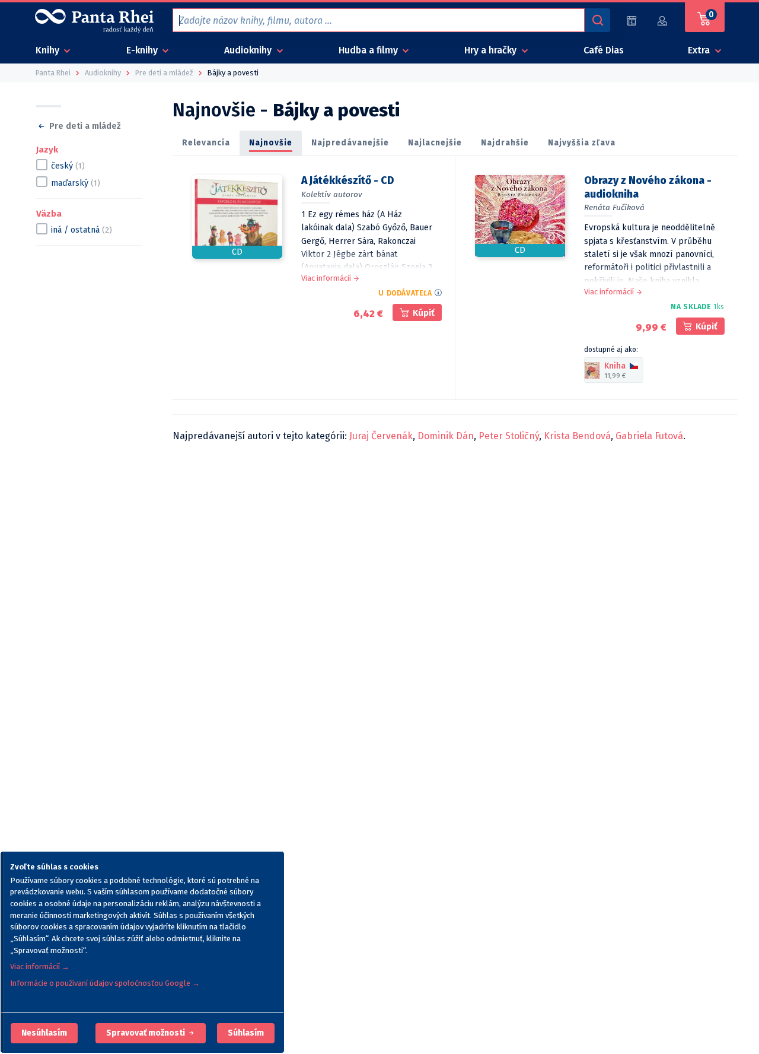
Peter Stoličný (509, 436)
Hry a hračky (491, 50)
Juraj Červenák (381, 436)
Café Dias (603, 50)
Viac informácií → (39, 966)
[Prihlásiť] (663, 20)
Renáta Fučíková (614, 207)
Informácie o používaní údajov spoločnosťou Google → (105, 983)
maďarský (75, 183)
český (68, 166)
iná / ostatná (81, 230)
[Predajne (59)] (631, 20)
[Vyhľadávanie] (597, 20)
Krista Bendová (577, 436)
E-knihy (143, 50)
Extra (700, 50)
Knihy (49, 50)
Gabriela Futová (649, 436)
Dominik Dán (445, 436)
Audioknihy (249, 50)
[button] (44, 1033)
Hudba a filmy (369, 50)
